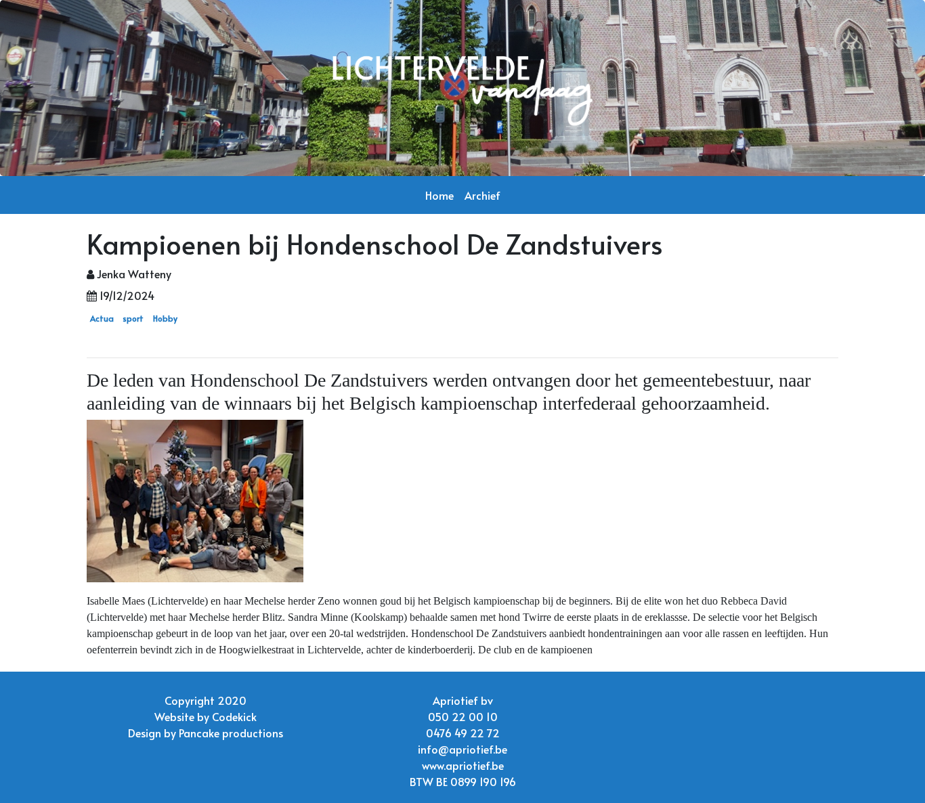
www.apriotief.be (463, 765)
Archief (482, 195)
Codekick (234, 716)
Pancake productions (231, 732)
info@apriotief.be (462, 748)
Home (439, 195)
